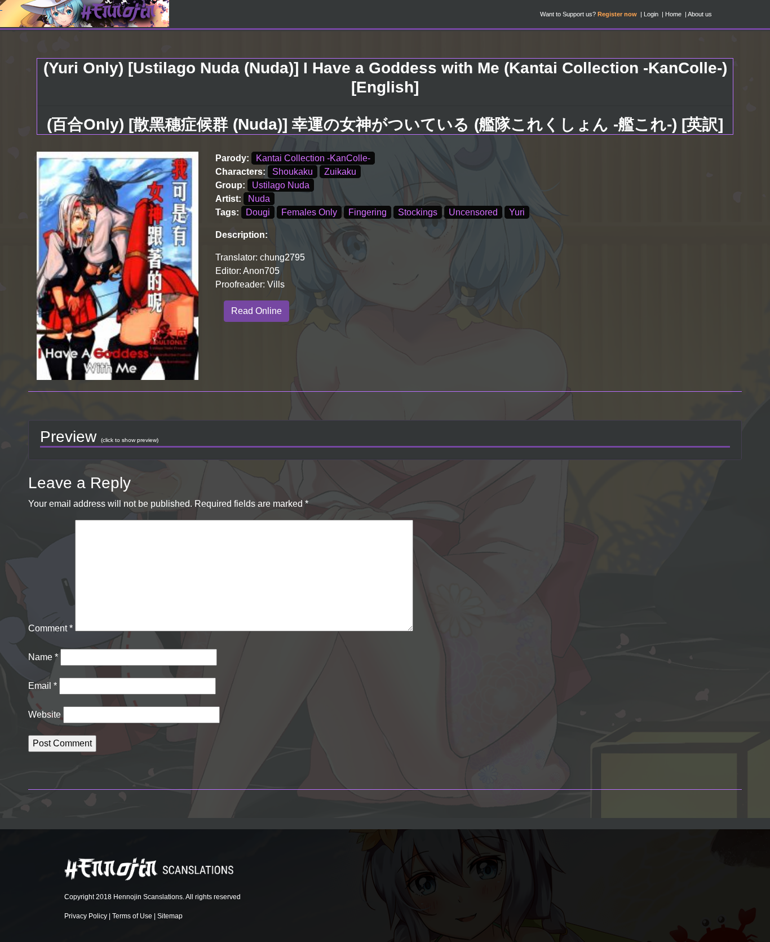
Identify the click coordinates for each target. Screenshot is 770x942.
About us (700, 14)
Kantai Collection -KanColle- (313, 158)
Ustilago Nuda (280, 185)
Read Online (256, 311)
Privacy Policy (85, 916)
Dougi (258, 212)
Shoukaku (292, 171)
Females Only (309, 212)
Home (673, 14)
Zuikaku (340, 171)
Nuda (259, 199)
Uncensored (473, 212)
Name (43, 657)
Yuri (517, 212)
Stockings (417, 212)
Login (651, 14)
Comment (50, 628)
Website (44, 714)
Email (42, 686)
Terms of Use (132, 916)
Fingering (367, 212)
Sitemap (170, 916)
